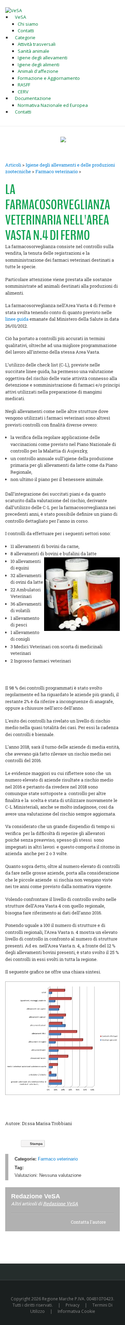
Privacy (73, 1305)
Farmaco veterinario (56, 171)
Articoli (13, 165)
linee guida (16, 319)
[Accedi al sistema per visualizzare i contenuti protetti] (63, 139)
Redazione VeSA (60, 1203)
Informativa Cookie (76, 1311)
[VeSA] (13, 10)
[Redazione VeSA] (68, 1196)
